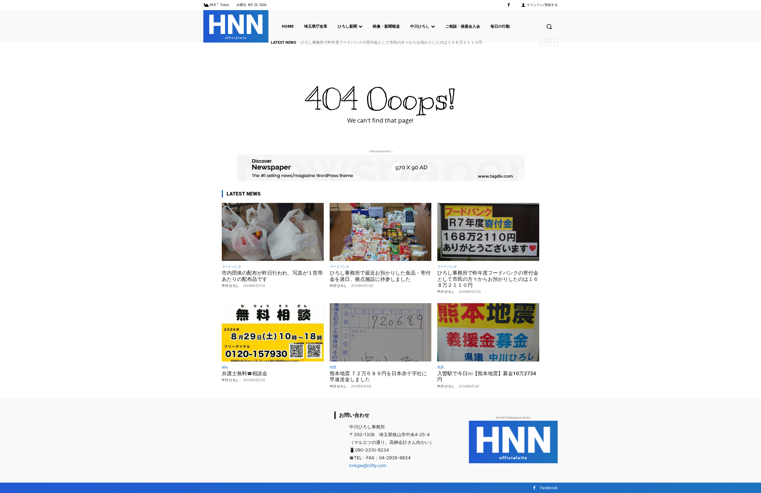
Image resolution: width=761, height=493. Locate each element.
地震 (333, 367)
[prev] (544, 42)
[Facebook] (508, 5)
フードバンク (231, 266)
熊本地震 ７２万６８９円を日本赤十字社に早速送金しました (378, 376)
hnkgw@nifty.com (367, 465)
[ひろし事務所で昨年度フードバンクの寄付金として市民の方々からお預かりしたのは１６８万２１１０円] (488, 232)
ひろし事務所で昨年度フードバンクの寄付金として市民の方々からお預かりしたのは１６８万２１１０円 (391, 42)
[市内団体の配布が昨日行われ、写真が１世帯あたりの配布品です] (273, 232)
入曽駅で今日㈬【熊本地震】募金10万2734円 (486, 376)
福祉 (225, 367)
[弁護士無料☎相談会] (273, 332)
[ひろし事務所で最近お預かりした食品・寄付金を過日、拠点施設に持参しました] (381, 232)
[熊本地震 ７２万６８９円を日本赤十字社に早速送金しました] (381, 332)
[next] (554, 42)
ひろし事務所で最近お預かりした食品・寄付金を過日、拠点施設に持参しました (380, 276)
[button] (549, 26)
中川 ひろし (230, 285)
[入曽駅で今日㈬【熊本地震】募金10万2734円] (488, 332)
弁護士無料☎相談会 (244, 373)
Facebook (549, 488)
